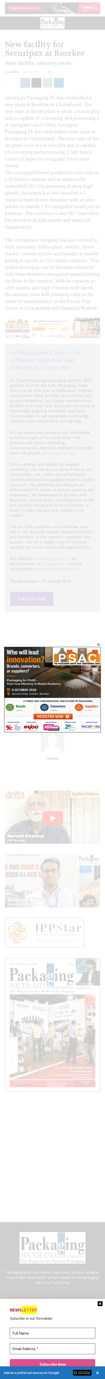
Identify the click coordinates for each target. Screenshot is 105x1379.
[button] (52, 1372)
